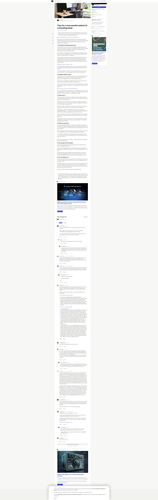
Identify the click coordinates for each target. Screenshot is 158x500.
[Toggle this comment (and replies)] (58, 227)
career (59, 30)
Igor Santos (61, 349)
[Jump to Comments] (52, 37)
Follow (99, 7)
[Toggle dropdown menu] (87, 181)
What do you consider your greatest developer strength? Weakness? (97, 23)
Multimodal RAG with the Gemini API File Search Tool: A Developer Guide (71, 202)
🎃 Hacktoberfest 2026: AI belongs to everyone (98, 53)
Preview (65, 222)
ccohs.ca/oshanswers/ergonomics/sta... (66, 295)
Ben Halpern (62, 342)
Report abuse (75, 446)
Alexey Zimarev (62, 285)
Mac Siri (61, 239)
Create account (103, 1)
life (64, 30)
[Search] (55, 1)
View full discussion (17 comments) (72, 444)
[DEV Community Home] (52, 1)
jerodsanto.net (72, 20)
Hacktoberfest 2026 (95, 58)
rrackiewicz (61, 371)
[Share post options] (52, 46)
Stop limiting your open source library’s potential (98, 32)
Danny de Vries (62, 256)
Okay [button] (55, 498)
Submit (60, 222)
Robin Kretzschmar (63, 399)
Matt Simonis (62, 266)
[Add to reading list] (52, 40)
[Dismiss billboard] (107, 487)
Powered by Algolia (78, 1)
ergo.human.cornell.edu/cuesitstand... (66, 306)
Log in (98, 1)
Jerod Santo (63, 246)
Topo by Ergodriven (63, 268)
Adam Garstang (62, 411)
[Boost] (52, 43)
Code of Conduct (70, 446)
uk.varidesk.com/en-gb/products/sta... (66, 422)
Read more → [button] (60, 211)
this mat (58, 135)
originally (63, 32)
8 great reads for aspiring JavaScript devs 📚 (98, 27)
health (62, 30)
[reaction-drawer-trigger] (53, 34)
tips (66, 30)
